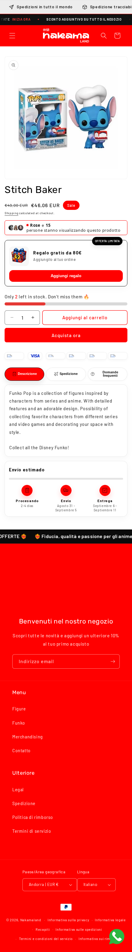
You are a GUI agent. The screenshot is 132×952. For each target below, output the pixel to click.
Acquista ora (66, 335)
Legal (18, 789)
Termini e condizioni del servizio (46, 939)
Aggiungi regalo (66, 275)
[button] (12, 35)
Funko (18, 723)
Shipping (11, 213)
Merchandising (27, 736)
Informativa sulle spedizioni (79, 929)
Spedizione (24, 803)
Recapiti (43, 929)
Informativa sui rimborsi (99, 939)
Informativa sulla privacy (68, 920)
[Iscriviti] (112, 661)
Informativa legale (110, 920)
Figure (19, 708)
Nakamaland (30, 920)
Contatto (21, 750)
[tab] (24, 374)
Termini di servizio (31, 831)
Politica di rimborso (32, 817)
